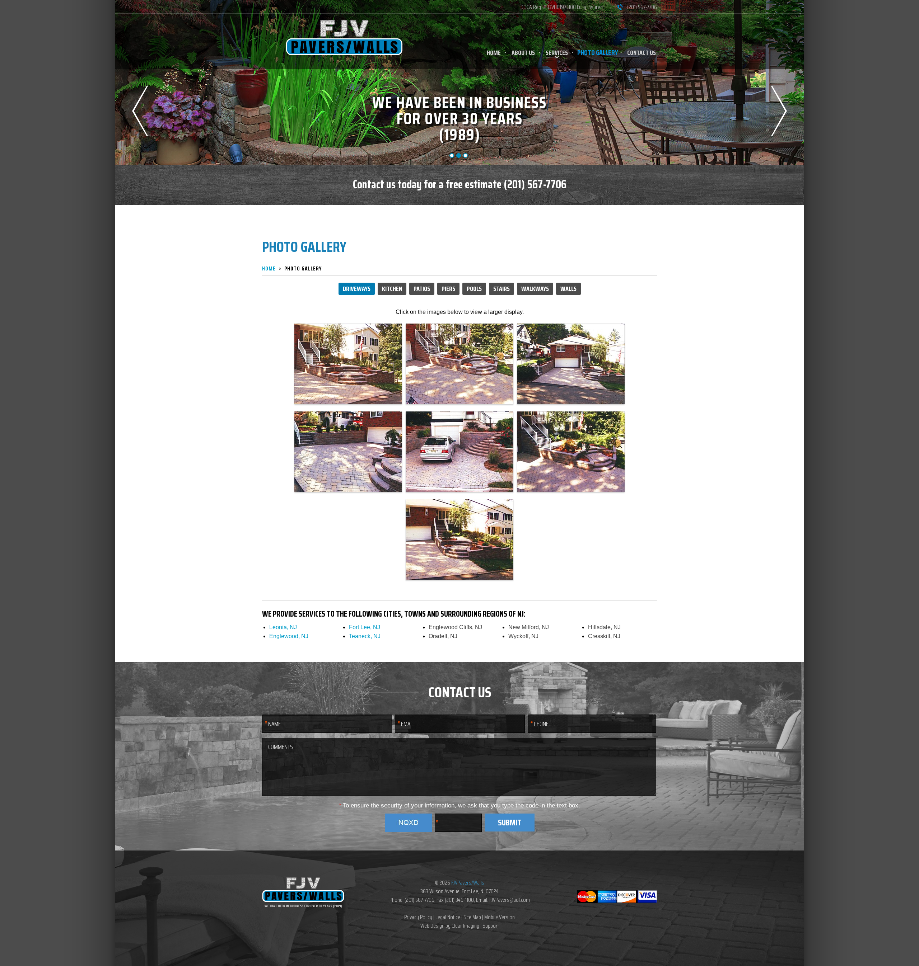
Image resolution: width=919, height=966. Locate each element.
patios (422, 289)
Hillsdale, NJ (604, 627)
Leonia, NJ (283, 627)
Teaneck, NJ (365, 636)
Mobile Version (499, 917)
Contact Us (641, 53)
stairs (501, 289)
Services (557, 53)
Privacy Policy (418, 917)
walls (568, 289)
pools (474, 289)
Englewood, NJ (288, 636)
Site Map (472, 917)
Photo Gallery (597, 52)
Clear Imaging (465, 925)
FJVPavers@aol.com (509, 899)
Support (490, 925)
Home (494, 53)
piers (448, 289)
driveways (356, 289)
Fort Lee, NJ (364, 627)
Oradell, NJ (443, 636)
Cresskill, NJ (604, 636)
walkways (535, 289)
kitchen (392, 289)
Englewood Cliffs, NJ (455, 627)
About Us (523, 53)
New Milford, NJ (528, 627)
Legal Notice (447, 917)
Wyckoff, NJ (523, 636)
